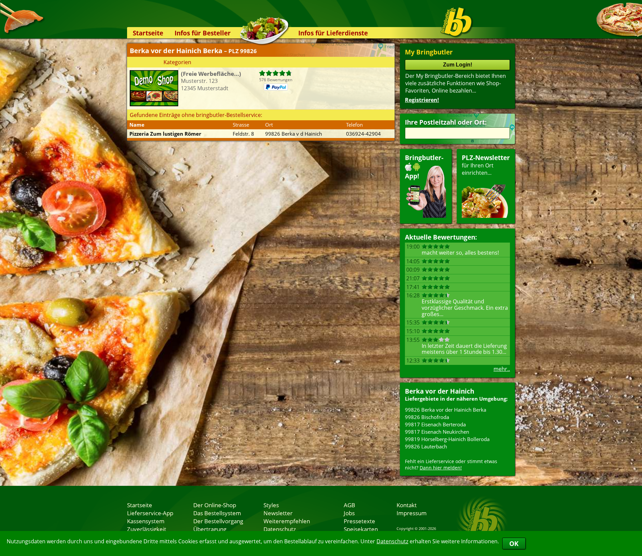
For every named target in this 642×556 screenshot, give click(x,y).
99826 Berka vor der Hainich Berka (445, 409)
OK (514, 543)
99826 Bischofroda (427, 417)
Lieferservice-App (150, 513)
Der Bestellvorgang (218, 521)
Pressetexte (359, 521)
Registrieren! (422, 100)
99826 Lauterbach (426, 446)
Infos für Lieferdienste (333, 33)
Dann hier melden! (441, 467)
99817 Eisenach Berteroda (435, 424)
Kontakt (407, 505)
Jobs (349, 513)
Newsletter (278, 513)
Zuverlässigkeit (146, 529)
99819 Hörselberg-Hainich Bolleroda (447, 439)
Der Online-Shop (214, 505)
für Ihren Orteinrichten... (486, 164)
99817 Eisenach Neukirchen (437, 431)
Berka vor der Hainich (439, 391)
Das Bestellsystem (217, 513)
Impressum (412, 513)
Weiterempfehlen (286, 521)
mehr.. (502, 369)
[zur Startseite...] (456, 22)
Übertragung (209, 529)
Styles (271, 505)
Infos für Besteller (203, 33)
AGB (349, 505)
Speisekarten (361, 529)
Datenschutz (392, 541)
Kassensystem (146, 521)
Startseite (148, 33)
